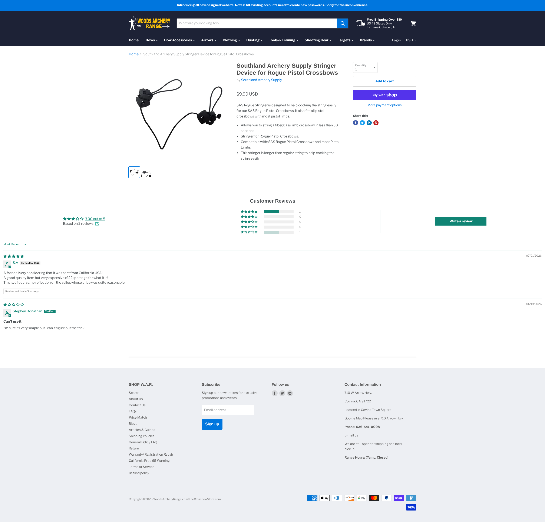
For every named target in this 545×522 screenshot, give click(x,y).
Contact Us (137, 405)
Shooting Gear (317, 40)
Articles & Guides (142, 430)
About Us (136, 399)
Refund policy (139, 473)
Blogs (133, 424)
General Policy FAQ (143, 442)
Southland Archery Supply (261, 80)
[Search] (342, 23)
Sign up (212, 424)
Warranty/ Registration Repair (151, 454)
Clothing (230, 40)
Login (396, 40)
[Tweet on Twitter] (362, 122)
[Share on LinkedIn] (369, 122)
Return (134, 448)
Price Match (138, 417)
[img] (13, 256)
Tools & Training (282, 40)
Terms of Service (141, 467)
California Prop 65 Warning (149, 461)
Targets (344, 40)
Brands (366, 40)
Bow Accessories (178, 40)
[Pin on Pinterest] (376, 122)
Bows (150, 40)
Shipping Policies (142, 436)
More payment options (384, 105)
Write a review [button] (461, 221)
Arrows (207, 40)
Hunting (253, 40)
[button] (249, 211)
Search (134, 393)
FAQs (133, 411)
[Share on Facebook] (355, 122)
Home (134, 40)
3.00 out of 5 (95, 219)
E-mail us (351, 435)
